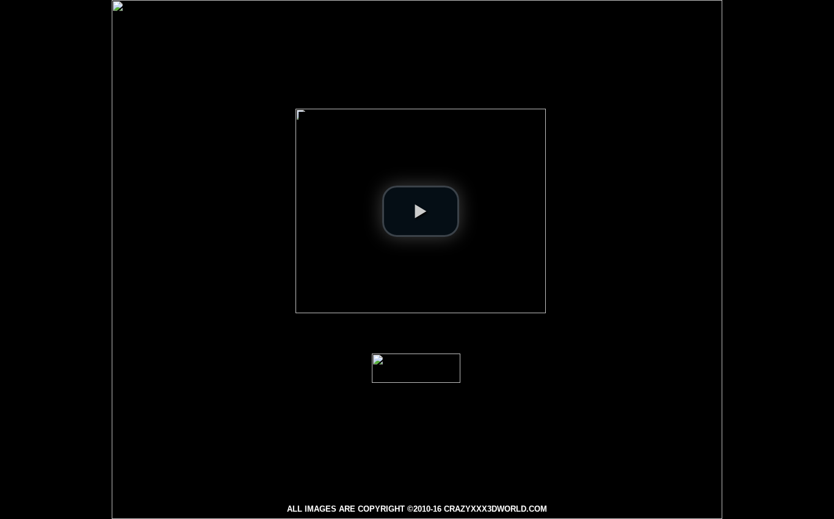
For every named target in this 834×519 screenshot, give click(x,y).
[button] (420, 211)
